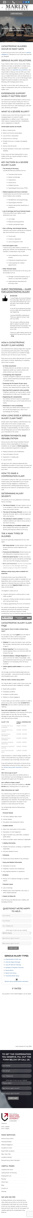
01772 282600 (5, 1126)
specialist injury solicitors (20, 70)
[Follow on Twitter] (26, 2)
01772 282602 (5, 1128)
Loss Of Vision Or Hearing (13, 964)
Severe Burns (9, 970)
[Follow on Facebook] (24, 2)
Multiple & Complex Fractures (14, 967)
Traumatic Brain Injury (12, 975)
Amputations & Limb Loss (13, 959)
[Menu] (2, 7)
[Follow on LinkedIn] (28, 2)
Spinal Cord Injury (10, 973)
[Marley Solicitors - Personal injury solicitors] (17, 7)
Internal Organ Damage (12, 962)
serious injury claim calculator (13, 767)
